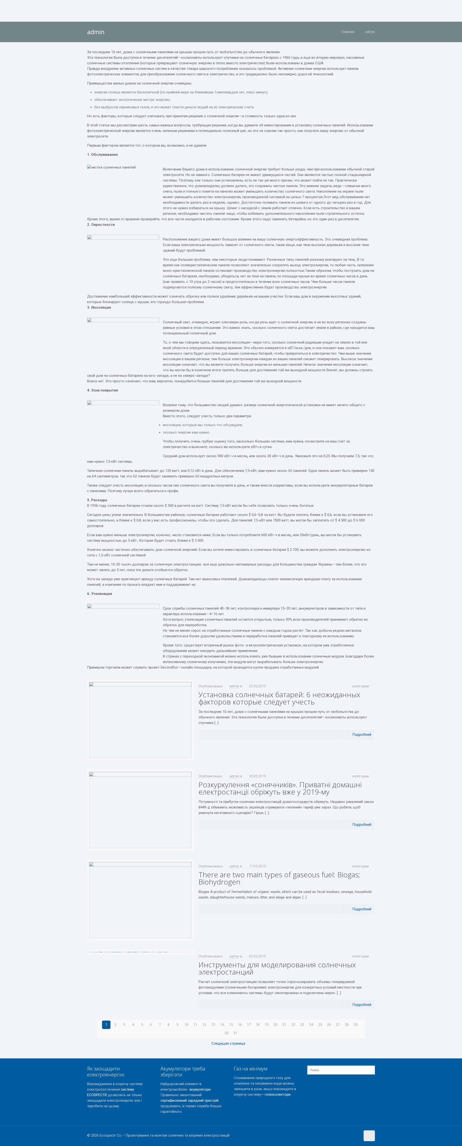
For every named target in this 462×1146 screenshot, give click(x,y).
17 (249, 1024)
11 (195, 1024)
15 (231, 1024)
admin (370, 32)
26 (329, 1024)
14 (222, 1024)
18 (258, 1024)
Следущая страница (228, 1043)
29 (356, 1024)
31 (235, 1033)
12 (204, 1024)
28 (347, 1024)
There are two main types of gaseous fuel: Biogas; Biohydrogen (279, 878)
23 (302, 1024)
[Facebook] (349, 1135)
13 (213, 1024)
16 (240, 1024)
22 (293, 1024)
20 (275, 1024)
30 (226, 1033)
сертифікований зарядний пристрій (189, 1100)
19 (267, 1024)
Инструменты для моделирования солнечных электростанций (277, 968)
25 (320, 1024)
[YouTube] (356, 1135)
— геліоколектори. (276, 1094)
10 (186, 1024)
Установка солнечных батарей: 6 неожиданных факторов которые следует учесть (279, 698)
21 (284, 1024)
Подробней (361, 734)
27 (338, 1024)
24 (311, 1024)
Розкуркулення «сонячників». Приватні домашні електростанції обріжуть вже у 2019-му (280, 788)
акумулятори (200, 1089)
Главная (347, 32)
